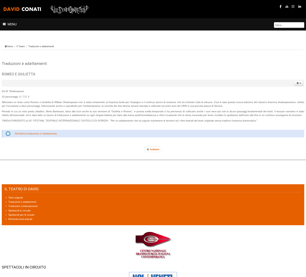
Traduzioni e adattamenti (41, 46)
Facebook (280, 6)
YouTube (286, 6)
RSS (293, 6)
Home (10, 46)
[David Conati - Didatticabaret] (46, 9)
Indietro (154, 149)
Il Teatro (20, 46)
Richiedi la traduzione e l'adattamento (36, 133)
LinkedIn (299, 6)
